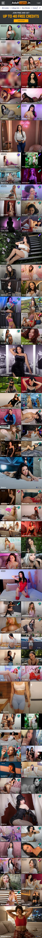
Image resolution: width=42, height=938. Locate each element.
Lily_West (3, 455)
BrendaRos (4, 343)
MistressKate (5, 904)
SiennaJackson (26, 327)
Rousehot (4, 519)
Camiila (24, 744)
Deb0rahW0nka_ (5, 311)
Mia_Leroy (4, 680)
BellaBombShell (26, 295)
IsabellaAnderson (27, 70)
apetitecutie (25, 503)
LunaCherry (25, 872)
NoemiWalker (5, 760)
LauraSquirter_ (26, 311)
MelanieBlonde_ (5, 199)
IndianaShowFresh (6, 664)
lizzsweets (4, 856)
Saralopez (25, 215)
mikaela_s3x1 (26, 904)
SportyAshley (5, 712)
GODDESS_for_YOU (27, 888)
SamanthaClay (26, 423)
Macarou (3, 487)
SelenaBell (4, 166)
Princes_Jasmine (27, 728)
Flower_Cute (25, 166)
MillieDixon (4, 86)
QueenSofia (4, 38)
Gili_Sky (3, 439)
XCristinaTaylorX (5, 150)
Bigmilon (3, 632)
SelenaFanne (4, 872)
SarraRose (25, 231)
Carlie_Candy (4, 231)
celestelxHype (5, 375)
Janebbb (24, 776)
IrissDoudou (4, 118)
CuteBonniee (5, 263)
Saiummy (3, 599)
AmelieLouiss (26, 118)
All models (5, 8)
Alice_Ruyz (25, 439)
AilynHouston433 (6, 295)
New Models (26, 8)
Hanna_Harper (26, 856)
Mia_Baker (25, 38)
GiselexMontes (5, 728)
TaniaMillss (25, 760)
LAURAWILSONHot (27, 455)
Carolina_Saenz (26, 535)
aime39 (24, 632)
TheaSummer (5, 279)
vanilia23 (24, 648)
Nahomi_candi (5, 615)
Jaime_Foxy (25, 551)
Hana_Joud (4, 54)
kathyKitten (4, 423)
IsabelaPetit (25, 279)
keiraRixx (24, 102)
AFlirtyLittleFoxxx (6, 936)
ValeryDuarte (4, 648)
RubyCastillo (4, 215)
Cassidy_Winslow (6, 327)
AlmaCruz (4, 824)
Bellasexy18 (4, 182)
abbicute (3, 888)
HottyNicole (4, 70)
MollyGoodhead (26, 54)
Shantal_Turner (26, 840)
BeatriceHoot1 (5, 503)
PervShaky (25, 664)
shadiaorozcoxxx (6, 407)
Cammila (3, 391)
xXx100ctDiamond (27, 567)
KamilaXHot (4, 776)
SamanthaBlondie (27, 615)
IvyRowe (3, 567)
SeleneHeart (25, 182)
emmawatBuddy (26, 792)
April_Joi (3, 535)
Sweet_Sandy (26, 519)
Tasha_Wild (25, 86)
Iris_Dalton (25, 680)
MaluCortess (4, 744)
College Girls (15, 8)
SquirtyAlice (4, 551)
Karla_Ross (4, 840)
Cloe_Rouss (25, 407)
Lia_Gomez (4, 792)
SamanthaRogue (5, 102)
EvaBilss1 (25, 391)
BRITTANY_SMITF (27, 343)
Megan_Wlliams (26, 199)
